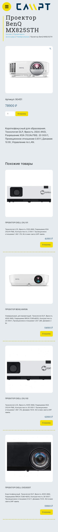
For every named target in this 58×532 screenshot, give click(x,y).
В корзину (22, 114)
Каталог (9, 34)
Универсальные (23, 37)
